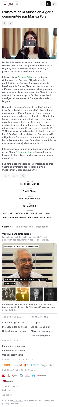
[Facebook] (3, 395)
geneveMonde (31, 183)
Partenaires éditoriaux (13, 346)
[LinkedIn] (11, 395)
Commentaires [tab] (24, 226)
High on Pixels (12, 403)
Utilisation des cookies (14, 331)
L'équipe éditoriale (40, 335)
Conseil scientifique (12, 354)
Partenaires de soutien (14, 350)
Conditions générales (13, 322)
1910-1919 (19, 213)
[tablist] (29, 226)
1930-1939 (44, 213)
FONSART (18, 400)
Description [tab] (42, 226)
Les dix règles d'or (40, 326)
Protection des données (14, 326)
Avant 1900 (46, 217)
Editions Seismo (25, 77)
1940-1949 (8, 217)
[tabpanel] (29, 271)
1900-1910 (7, 213)
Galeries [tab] (7, 226)
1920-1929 (31, 213)
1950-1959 (20, 217)
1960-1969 (32, 217)
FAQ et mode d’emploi (42, 331)
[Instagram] (7, 395)
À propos (35, 322)
